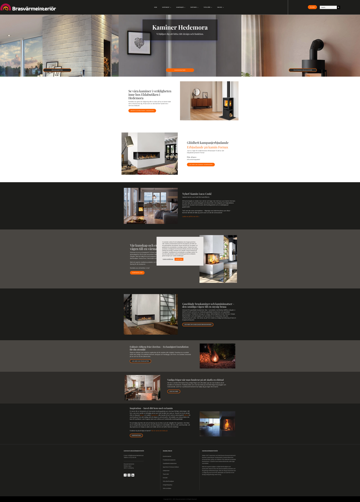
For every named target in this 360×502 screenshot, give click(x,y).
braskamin (154, 415)
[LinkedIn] (132, 475)
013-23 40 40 (132, 457)
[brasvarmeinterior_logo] (28, 4)
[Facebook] (125, 475)
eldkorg (186, 415)
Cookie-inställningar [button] (168, 259)
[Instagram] (129, 475)
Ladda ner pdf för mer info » (190, 216)
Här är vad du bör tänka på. (159, 431)
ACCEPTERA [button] (179, 259)
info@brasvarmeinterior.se (135, 455)
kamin (142, 415)
